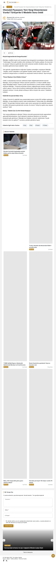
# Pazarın (38, 125)
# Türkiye (45, 125)
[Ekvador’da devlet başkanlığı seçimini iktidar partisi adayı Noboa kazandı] (15, 192)
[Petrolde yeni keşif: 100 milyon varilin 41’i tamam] (40, 427)
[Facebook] (4, 560)
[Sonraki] (52, 540)
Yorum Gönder (8, 525)
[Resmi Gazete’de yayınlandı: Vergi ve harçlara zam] (40, 309)
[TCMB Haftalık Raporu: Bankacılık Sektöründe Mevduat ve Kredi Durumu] (15, 309)
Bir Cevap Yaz (9, 492)
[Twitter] (6, 560)
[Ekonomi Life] (12, 2)
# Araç (24, 125)
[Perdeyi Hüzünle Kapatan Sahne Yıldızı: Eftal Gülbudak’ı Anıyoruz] (28, 540)
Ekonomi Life (10, 17)
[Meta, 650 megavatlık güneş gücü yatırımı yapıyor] (15, 427)
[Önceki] (4, 540)
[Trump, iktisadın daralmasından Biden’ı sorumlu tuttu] (40, 192)
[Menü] (4, 2)
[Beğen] (4, 53)
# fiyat (31, 125)
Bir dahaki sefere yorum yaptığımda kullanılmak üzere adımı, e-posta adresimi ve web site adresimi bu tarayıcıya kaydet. (28, 521)
